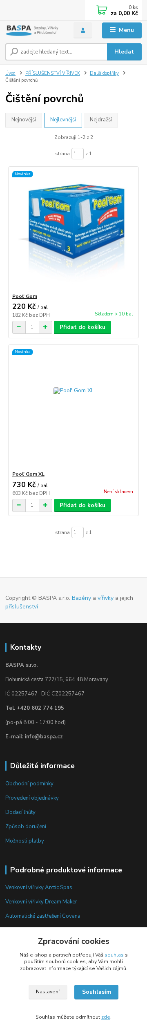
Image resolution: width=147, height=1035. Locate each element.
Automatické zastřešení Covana (42, 916)
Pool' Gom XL (28, 474)
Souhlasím (96, 992)
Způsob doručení (25, 826)
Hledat (124, 52)
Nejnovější (23, 119)
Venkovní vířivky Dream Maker (41, 901)
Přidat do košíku (82, 327)
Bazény (81, 598)
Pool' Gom (24, 296)
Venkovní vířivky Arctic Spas (38, 887)
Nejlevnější (63, 119)
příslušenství (21, 606)
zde (105, 1017)
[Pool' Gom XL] (73, 407)
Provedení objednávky (32, 798)
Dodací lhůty (20, 812)
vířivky (106, 598)
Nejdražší (101, 119)
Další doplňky (104, 73)
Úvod (10, 73)
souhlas (114, 955)
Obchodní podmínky (29, 783)
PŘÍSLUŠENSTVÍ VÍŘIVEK (52, 73)
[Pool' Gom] (73, 229)
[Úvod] (33, 30)
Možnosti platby (24, 841)
